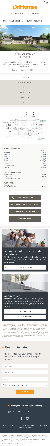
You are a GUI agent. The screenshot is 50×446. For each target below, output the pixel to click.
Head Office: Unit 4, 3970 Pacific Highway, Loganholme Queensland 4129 (25, 426)
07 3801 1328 (33, 14)
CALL (25, 311)
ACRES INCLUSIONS (25, 82)
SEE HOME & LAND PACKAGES (25, 212)
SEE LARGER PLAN (25, 197)
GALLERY (25, 87)
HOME (4, 21)
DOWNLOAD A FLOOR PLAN (26, 205)
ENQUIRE (25, 103)
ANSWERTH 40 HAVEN (33, 21)
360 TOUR (25, 97)
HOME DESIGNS (15, 21)
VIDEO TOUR (25, 93)
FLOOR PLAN (25, 77)
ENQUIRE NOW (25, 219)
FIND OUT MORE (26, 267)
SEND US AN (25, 317)
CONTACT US (18, 14)
